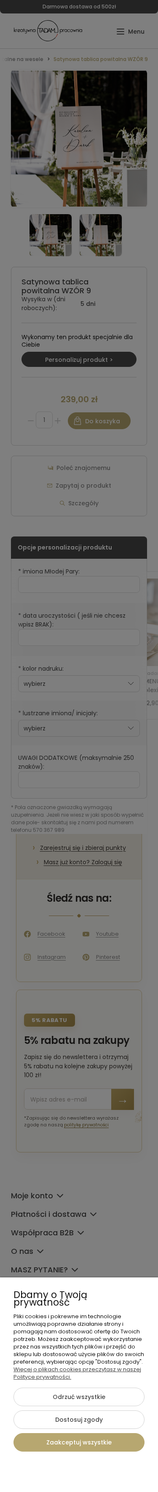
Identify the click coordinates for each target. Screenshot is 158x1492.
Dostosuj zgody (79, 1419)
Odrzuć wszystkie (79, 1397)
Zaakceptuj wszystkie (79, 1442)
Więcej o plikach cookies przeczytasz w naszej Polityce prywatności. (77, 1373)
